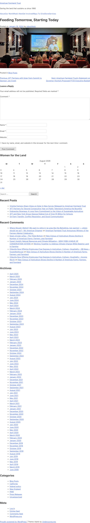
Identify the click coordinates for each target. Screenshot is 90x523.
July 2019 (14, 456)
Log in (12, 508)
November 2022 (16, 350)
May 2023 (14, 335)
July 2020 (14, 425)
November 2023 (16, 319)
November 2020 (16, 414)
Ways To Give (38, 14)
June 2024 (14, 300)
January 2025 (15, 282)
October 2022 (15, 353)
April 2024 (14, 305)
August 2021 (15, 390)
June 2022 (14, 364)
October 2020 (15, 417)
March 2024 (15, 308)
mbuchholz (31, 26)
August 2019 (15, 454)
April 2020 (14, 432)
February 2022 (16, 374)
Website (3, 137)
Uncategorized (16, 497)
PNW (12, 492)
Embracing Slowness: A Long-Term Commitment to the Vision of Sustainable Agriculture (46, 211)
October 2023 (15, 321)
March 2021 (14, 403)
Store (46, 14)
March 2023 (15, 340)
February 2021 (16, 406)
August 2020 (15, 422)
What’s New (17, 14)
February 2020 (16, 438)
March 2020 (15, 435)
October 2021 (15, 385)
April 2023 (14, 337)
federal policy (15, 486)
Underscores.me (49, 522)
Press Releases (16, 494)
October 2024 (15, 290)
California (14, 484)
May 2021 (14, 398)
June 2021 (14, 395)
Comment (5, 96)
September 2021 (16, 387)
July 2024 (14, 298)
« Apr (2, 188)
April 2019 (14, 464)
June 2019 (14, 459)
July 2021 (14, 393)
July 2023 (14, 329)
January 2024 (15, 313)
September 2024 (17, 292)
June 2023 (14, 332)
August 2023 (15, 327)
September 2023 (17, 324)
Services (52, 14)
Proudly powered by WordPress (13, 522)
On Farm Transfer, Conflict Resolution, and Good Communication (37, 216)
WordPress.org (16, 516)
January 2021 (15, 409)
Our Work (9, 14)
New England (15, 489)
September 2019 (16, 451)
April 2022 (14, 369)
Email (3, 131)
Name (3, 125)
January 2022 (15, 377)
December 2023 (16, 316)
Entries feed (15, 511)
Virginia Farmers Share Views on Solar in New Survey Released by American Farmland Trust (48, 206)
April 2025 (14, 274)
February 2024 (16, 311)
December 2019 (16, 443)
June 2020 (14, 427)
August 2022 (15, 358)
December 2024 (16, 284)
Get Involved (27, 14)
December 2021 (16, 380)
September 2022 (17, 356)
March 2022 (15, 372)
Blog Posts (12, 73)
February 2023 (16, 342)
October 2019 (15, 448)
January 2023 (15, 345)
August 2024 (15, 295)
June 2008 (14, 470)
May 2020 (14, 430)
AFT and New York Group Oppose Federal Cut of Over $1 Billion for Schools (41, 214)
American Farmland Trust (10, 3)
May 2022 (14, 366)
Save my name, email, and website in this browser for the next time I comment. (35, 143)
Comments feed (16, 514)
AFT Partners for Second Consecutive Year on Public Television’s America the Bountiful (46, 209)
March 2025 (15, 276)
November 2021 (16, 382)
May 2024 (14, 303)
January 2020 (15, 440)
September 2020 (17, 419)
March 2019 (14, 467)
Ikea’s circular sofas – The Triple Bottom (26, 236)
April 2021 (14, 401)
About (2, 14)
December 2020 (16, 411)
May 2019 (14, 462)
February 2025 (16, 279)
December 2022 (16, 348)
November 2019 (16, 446)
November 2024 (16, 287)
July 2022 (14, 361)
